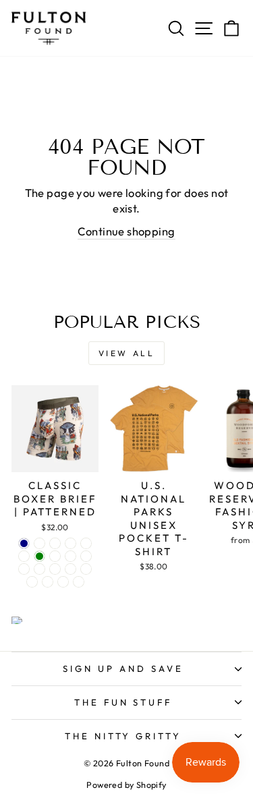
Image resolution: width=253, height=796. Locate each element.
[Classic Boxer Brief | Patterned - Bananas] (55, 543)
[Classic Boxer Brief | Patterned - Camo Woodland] (79, 582)
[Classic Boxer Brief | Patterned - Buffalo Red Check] (86, 543)
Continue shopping (126, 231)
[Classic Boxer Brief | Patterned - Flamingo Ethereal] (39, 569)
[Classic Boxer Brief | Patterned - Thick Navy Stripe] (63, 582)
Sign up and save (123, 668)
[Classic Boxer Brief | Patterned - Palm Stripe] (86, 569)
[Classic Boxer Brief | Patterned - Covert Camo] (24, 556)
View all (127, 353)
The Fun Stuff (123, 702)
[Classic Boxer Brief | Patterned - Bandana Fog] (55, 569)
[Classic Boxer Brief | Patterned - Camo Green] (39, 556)
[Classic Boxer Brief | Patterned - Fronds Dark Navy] (24, 543)
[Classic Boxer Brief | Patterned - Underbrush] (70, 543)
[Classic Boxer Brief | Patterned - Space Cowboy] (24, 569)
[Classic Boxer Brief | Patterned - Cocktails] (86, 556)
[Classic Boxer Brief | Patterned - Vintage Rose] (48, 582)
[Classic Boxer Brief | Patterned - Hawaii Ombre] (55, 556)
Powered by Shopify (126, 784)
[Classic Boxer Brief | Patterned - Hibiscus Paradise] (70, 556)
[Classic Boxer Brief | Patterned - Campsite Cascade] (39, 543)
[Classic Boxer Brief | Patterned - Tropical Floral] (32, 582)
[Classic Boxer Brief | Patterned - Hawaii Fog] (70, 569)
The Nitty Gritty (123, 736)
